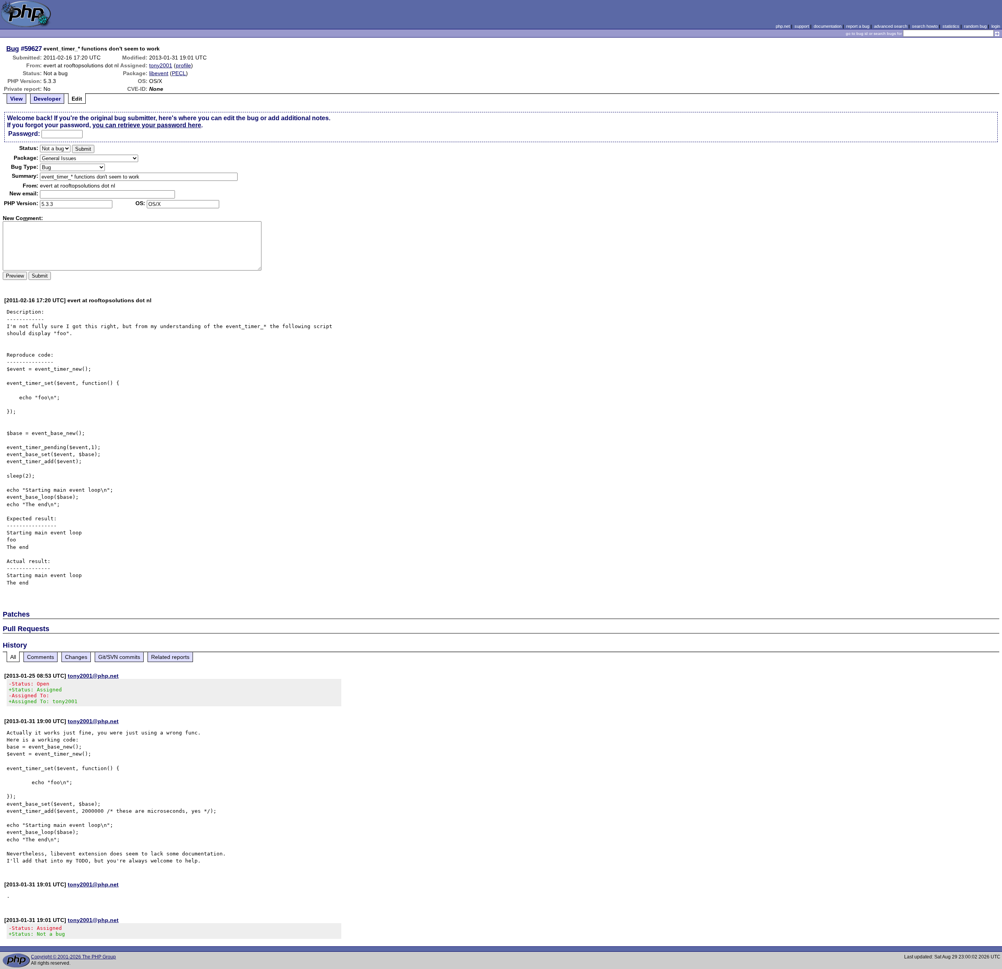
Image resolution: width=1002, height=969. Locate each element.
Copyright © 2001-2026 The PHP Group (73, 957)
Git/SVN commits (119, 657)
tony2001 (160, 65)
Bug (12, 48)
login (995, 26)
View (16, 99)
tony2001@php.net (93, 676)
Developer (47, 99)
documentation (828, 26)
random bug (975, 26)
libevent (158, 73)
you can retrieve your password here (146, 125)
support (802, 26)
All (13, 657)
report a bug (857, 26)
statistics (951, 26)
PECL (179, 73)
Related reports (170, 657)
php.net (783, 26)
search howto (925, 26)
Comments (40, 657)
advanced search (890, 26)
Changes (76, 657)
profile (183, 65)
